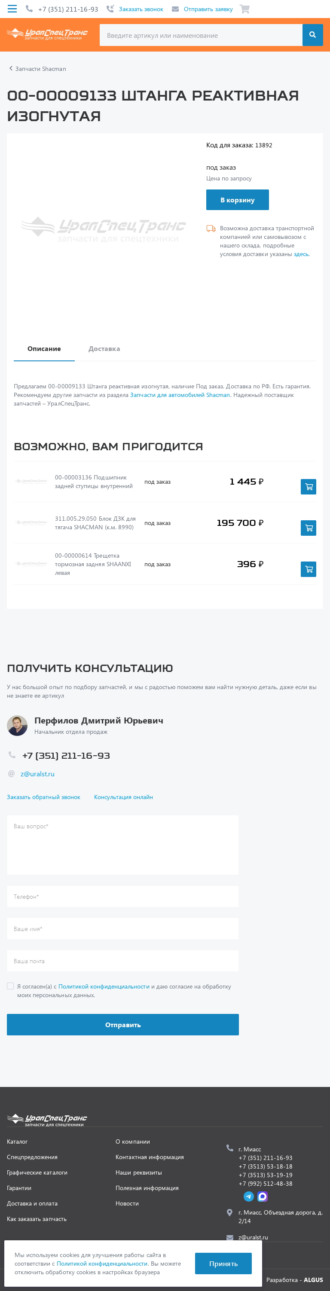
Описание (44, 348)
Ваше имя (28, 929)
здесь (301, 254)
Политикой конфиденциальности (104, 986)
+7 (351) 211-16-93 (68, 8)
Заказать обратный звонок (43, 797)
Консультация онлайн (123, 797)
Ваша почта (29, 961)
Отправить (123, 1024)
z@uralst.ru (38, 773)
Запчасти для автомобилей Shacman (180, 395)
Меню (12, 9)
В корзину (237, 199)
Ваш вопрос (31, 826)
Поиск (312, 35)
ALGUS (313, 1280)
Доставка (104, 348)
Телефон (26, 896)
